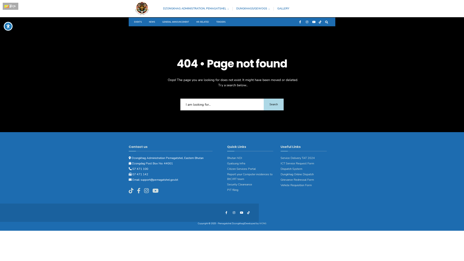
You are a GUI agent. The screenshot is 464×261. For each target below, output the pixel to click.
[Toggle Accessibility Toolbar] (8, 26)
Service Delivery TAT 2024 (298, 158)
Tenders (220, 22)
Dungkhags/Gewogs (251, 8)
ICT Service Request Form (297, 163)
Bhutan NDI (234, 158)
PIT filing (232, 190)
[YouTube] (313, 22)
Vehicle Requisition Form (296, 185)
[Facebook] (300, 22)
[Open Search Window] (326, 22)
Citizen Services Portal (241, 169)
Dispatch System (291, 169)
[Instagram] (307, 22)
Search (274, 104)
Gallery (283, 8)
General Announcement (175, 22)
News (152, 22)
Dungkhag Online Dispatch (297, 174)
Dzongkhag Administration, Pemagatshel (194, 8)
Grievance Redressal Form (297, 180)
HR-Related (202, 22)
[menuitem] (198, 8)
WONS (262, 223)
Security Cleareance (239, 185)
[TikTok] (320, 22)
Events (138, 22)
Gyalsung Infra (236, 163)
